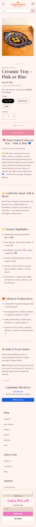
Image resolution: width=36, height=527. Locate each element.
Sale (5, 445)
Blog (5, 471)
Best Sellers (8, 424)
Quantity (5, 112)
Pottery (7, 429)
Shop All (7, 419)
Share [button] (7, 380)
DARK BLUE (22, 101)
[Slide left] (13, 64)
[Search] (32, 10)
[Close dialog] (32, 492)
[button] (3, 4)
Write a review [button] (18, 400)
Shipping (4, 85)
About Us (7, 461)
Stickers (7, 440)
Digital (6, 435)
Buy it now (18, 132)
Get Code (18, 514)
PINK (7, 106)
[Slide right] (23, 64)
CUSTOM (8, 101)
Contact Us (8, 466)
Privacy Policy (9, 487)
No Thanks (18, 519)
